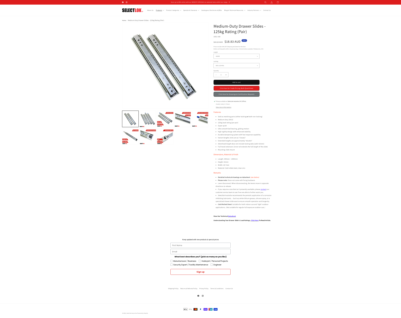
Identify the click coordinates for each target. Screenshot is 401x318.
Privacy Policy (203, 288)
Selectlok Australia (131, 313)
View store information (223, 107)
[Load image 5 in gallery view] (200, 119)
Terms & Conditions (217, 288)
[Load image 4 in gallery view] (182, 119)
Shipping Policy (173, 288)
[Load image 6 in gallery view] (130, 136)
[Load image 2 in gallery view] (148, 119)
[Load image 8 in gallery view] (165, 136)
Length (216, 52)
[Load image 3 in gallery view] (165, 119)
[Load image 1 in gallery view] (130, 119)
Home (124, 20)
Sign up (201, 271)
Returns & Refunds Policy (188, 288)
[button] (265, 2)
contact (263, 189)
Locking (216, 61)
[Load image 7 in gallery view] (148, 136)
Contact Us (229, 288)
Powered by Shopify (142, 313)
